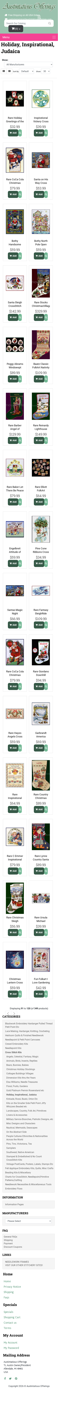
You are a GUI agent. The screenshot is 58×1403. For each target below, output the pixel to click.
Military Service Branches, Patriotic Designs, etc (29, 1119)
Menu (6, 37)
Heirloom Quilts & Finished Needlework (24, 1035)
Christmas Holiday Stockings (20, 1069)
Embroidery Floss (13, 1188)
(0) (17, 28)
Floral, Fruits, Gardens (17, 1086)
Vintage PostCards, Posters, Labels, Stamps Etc (29, 1164)
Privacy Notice (12, 1287)
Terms (7, 1328)
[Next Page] (14, 1013)
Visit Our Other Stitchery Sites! (24, 1265)
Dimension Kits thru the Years (21, 1077)
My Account (10, 1343)
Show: (38, 71)
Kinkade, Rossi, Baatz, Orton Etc (22, 1099)
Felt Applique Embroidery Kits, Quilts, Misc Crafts (29, 1168)
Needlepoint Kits (13, 1048)
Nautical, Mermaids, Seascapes (21, 1127)
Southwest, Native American (20, 1152)
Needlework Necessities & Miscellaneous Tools (28, 1184)
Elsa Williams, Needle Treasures (22, 1082)
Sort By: (16, 71)
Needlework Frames (17, 1262)
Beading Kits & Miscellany (18, 1172)
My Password (11, 1348)
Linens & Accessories (16, 1115)
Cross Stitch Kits (13, 1052)
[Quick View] (20, 132)
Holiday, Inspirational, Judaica (21, 1094)
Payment (8, 1243)
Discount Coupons (13, 1247)
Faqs (6, 1297)
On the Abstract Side (16, 1132)
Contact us (10, 1323)
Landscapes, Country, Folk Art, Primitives (26, 1110)
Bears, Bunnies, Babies (17, 1065)
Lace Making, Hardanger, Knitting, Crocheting (27, 1031)
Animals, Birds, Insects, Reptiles (21, 1060)
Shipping (8, 1240)
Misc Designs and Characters (20, 1123)
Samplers (11, 1148)
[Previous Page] (8, 1013)
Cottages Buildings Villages (19, 1073)
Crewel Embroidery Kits (16, 1044)
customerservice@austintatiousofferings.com (30, 19)
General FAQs (10, 1236)
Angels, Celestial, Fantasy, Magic (22, 1056)
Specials (8, 1312)
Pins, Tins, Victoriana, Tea (19, 1143)
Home (7, 1281)
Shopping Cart (12, 1317)
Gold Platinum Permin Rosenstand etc (25, 1090)
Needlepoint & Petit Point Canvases (22, 1039)
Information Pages (14, 1204)
